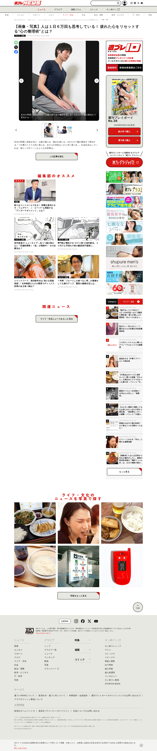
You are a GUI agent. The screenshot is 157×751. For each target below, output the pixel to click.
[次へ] (96, 80)
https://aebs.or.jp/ (43, 633)
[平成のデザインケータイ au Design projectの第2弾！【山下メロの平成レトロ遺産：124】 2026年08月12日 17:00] (122, 566)
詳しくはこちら (20, 748)
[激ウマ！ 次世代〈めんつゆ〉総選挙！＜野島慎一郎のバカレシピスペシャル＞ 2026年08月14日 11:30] (35, 566)
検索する (118, 3)
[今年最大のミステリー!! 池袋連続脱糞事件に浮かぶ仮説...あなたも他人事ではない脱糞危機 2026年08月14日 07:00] (78, 566)
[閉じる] (141, 745)
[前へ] (21, 80)
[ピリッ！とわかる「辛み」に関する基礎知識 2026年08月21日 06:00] (78, 523)
